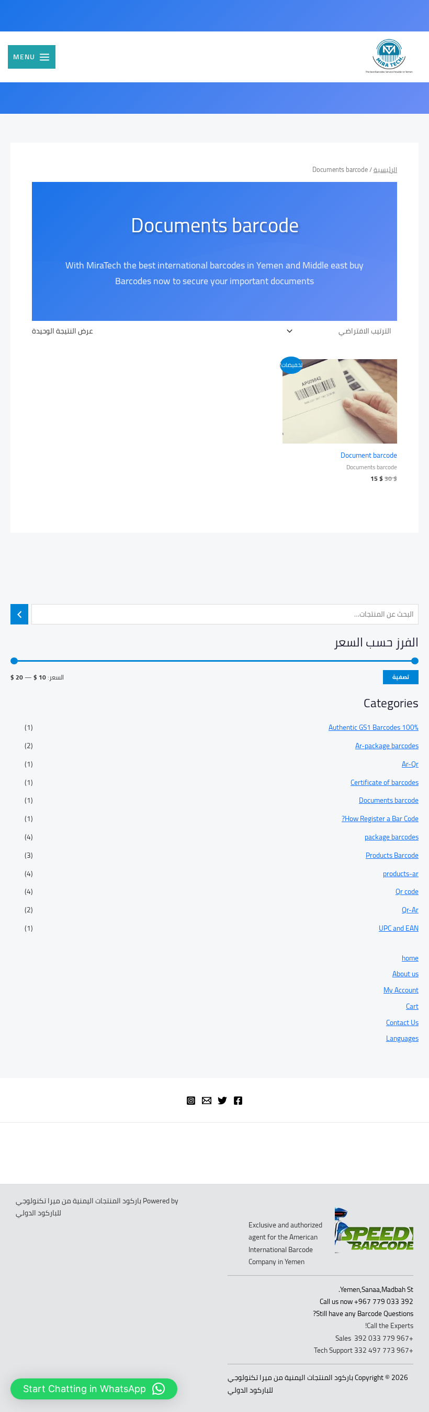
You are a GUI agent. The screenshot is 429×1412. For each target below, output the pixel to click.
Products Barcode (392, 855)
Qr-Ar (410, 910)
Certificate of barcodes (385, 782)
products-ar (401, 873)
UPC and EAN (399, 928)
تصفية (400, 677)
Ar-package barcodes (387, 745)
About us (405, 973)
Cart (412, 1006)
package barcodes (392, 837)
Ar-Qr (410, 764)
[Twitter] (222, 1100)
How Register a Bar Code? (380, 818)
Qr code (407, 891)
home (410, 958)
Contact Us (402, 1022)
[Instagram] (191, 1100)
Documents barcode (389, 800)
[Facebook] (238, 1100)
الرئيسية (385, 170)
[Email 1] (206, 1100)
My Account (401, 990)
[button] (93, 1388)
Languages (402, 1038)
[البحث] (19, 614)
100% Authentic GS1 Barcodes (374, 727)
